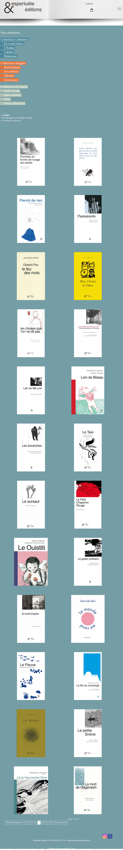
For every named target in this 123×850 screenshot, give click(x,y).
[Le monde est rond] (88, 641)
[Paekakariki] (88, 241)
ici (19, 120)
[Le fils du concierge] (88, 698)
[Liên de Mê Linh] (31, 413)
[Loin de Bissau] (87, 413)
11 (53, 822)
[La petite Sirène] (88, 756)
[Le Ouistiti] (31, 584)
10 (49, 822)
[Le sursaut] (31, 527)
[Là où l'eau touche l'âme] (31, 813)
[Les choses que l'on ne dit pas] (31, 356)
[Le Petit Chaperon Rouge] (87, 527)
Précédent (16, 822)
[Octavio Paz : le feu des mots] (31, 298)
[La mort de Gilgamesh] (88, 813)
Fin (66, 822)
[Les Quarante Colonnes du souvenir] (88, 356)
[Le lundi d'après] (31, 641)
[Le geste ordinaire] (88, 584)
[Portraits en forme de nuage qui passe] (31, 184)
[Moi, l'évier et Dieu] (88, 298)
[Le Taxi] (88, 470)
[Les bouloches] (31, 470)
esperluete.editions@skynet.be (78, 840)
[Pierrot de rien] (31, 241)
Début (8, 822)
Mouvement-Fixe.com (65, 848)
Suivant (59, 822)
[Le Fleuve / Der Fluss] (31, 698)
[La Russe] (31, 756)
